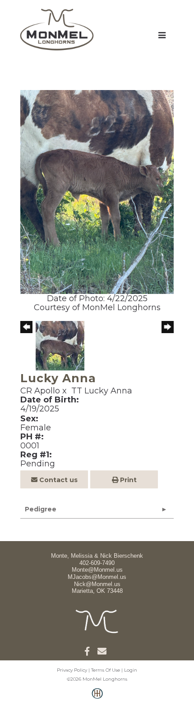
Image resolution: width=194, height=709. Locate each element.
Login (130, 670)
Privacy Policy (72, 670)
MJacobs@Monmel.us (97, 577)
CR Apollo (40, 391)
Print (127, 480)
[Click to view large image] (97, 191)
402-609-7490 (97, 563)
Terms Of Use (105, 670)
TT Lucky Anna (101, 391)
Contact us (57, 480)
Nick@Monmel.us (97, 584)
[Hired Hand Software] (97, 698)
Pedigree (40, 509)
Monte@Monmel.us (97, 569)
